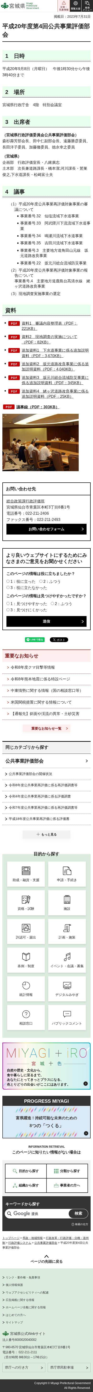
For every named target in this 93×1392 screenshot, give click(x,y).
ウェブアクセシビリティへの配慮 (27, 1292)
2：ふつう (52, 581)
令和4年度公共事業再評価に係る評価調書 (40, 796)
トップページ (11, 1238)
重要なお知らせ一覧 (46, 728)
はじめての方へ (16, 1315)
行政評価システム (19, 1243)
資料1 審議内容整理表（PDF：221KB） (50, 326)
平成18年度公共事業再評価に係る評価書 (39, 819)
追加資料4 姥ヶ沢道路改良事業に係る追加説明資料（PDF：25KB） (55, 393)
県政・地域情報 (33, 1238)
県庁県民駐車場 (62, 1367)
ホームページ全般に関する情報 (26, 1307)
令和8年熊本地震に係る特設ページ (40, 679)
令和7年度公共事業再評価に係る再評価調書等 (43, 807)
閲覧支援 (75, 6)
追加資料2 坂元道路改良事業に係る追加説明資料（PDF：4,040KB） (55, 366)
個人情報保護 (14, 1285)
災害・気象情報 (64, 6)
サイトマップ (14, 1322)
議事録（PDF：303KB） (37, 407)
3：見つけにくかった (28, 610)
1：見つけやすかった (28, 604)
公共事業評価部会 (24, 761)
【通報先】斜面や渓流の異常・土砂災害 (45, 714)
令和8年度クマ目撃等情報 (33, 667)
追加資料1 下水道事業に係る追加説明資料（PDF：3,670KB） (55, 353)
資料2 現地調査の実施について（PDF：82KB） (49, 339)
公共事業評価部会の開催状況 (30, 774)
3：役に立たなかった (28, 588)
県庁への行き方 (16, 1367)
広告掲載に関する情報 (20, 1300)
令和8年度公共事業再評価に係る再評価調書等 (43, 785)
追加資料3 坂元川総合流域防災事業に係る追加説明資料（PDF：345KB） (55, 380)
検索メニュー (87, 6)
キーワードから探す (22, 1204)
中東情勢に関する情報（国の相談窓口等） (47, 690)
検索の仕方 (81, 1224)
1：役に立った (23, 581)
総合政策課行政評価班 (25, 501)
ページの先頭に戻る (47, 1261)
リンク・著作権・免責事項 (23, 1277)
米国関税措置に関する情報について (41, 702)
